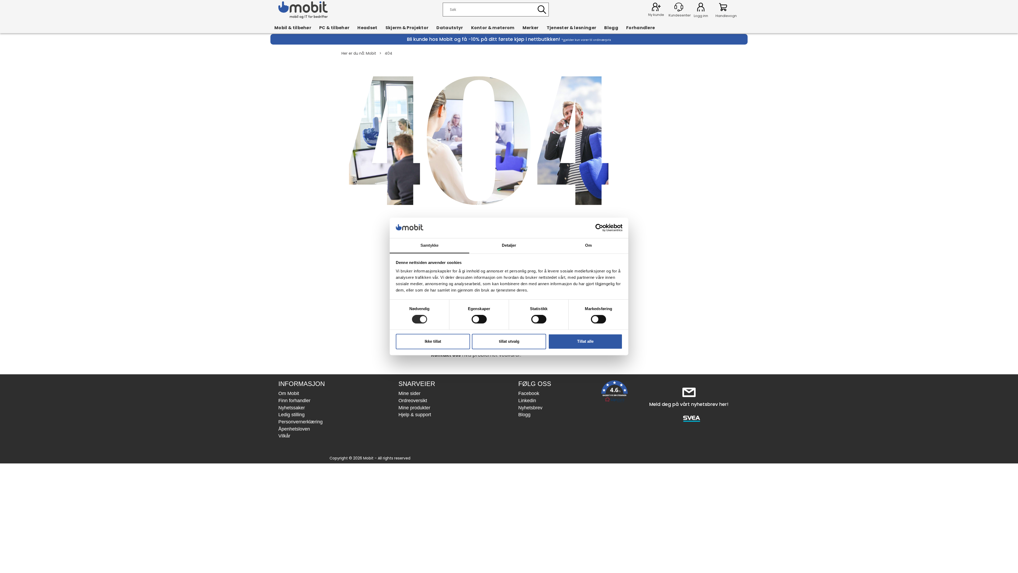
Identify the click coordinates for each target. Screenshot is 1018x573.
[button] (614, 392)
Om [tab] (588, 245)
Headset (367, 28)
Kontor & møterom (493, 28)
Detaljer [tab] (509, 245)
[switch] (479, 319)
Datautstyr (449, 28)
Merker (531, 28)
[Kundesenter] (678, 7)
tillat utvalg (509, 341)
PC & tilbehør (334, 28)
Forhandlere (640, 28)
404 (388, 53)
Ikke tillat (433, 341)
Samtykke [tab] (429, 245)
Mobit (371, 53)
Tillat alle (585, 341)
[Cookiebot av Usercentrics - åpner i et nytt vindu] (599, 228)
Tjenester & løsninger (571, 28)
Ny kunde (656, 14)
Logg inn (701, 8)
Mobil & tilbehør (292, 28)
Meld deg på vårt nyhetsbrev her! (689, 404)
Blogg (611, 28)
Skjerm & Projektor (407, 28)
